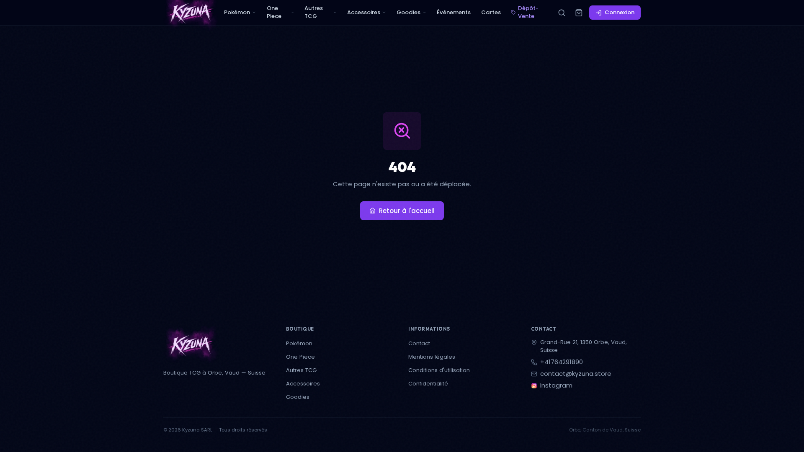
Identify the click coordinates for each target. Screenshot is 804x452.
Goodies (408, 12)
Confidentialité (428, 384)
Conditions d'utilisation (439, 370)
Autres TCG (313, 12)
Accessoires (363, 12)
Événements (454, 12)
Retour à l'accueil (407, 210)
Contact (419, 343)
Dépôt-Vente (528, 12)
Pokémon (237, 12)
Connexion (619, 12)
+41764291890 (561, 362)
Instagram (556, 386)
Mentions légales (431, 357)
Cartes (491, 12)
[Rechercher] (561, 12)
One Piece (274, 12)
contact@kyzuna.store (575, 374)
